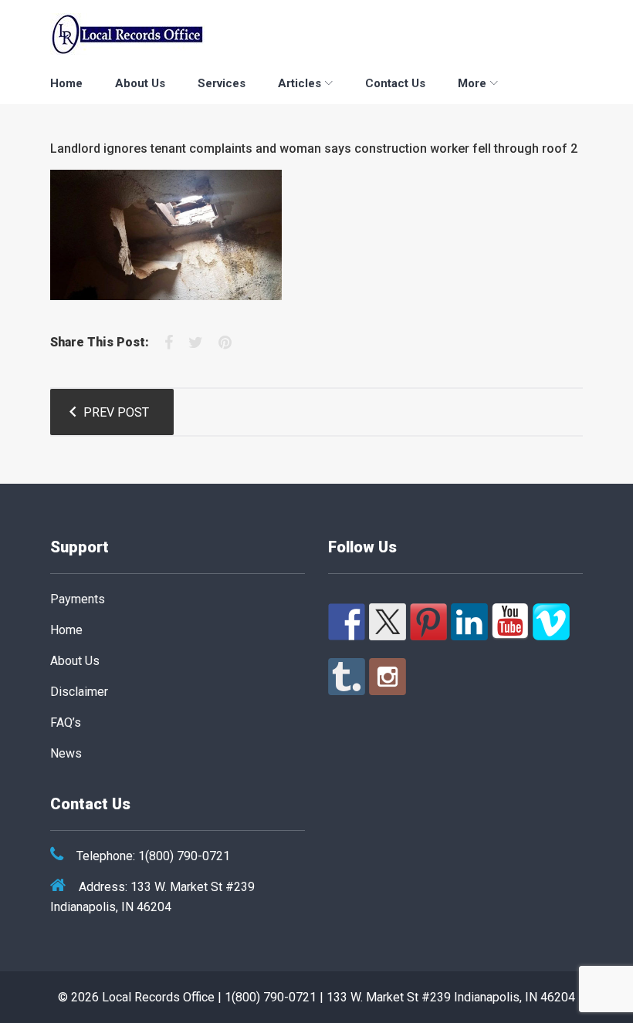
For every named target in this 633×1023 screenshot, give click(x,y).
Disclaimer (79, 691)
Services (221, 83)
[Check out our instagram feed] (387, 676)
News (66, 753)
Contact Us (395, 83)
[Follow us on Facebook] (346, 621)
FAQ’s (65, 722)
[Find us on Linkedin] (469, 621)
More (472, 83)
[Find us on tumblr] (346, 676)
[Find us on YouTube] (510, 621)
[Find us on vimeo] (551, 621)
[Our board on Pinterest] (428, 621)
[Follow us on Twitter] (387, 621)
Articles (299, 83)
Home (66, 83)
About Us (140, 83)
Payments (77, 599)
